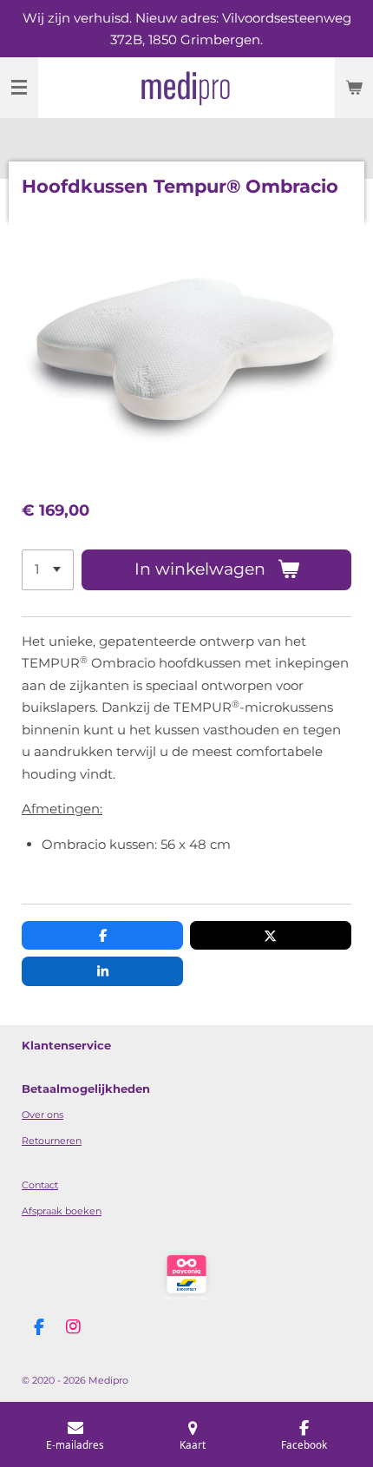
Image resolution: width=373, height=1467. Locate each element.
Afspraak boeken (61, 1211)
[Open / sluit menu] (19, 87)
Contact (40, 1185)
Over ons (42, 1114)
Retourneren (52, 1141)
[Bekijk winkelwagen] (354, 87)
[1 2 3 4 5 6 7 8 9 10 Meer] (48, 569)
